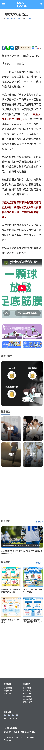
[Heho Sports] (22, 4)
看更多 (38, 522)
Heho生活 (27, 691)
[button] (3, 4)
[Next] (42, 541)
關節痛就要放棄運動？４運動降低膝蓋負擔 (10, 591)
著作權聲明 (8, 691)
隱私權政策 (8, 688)
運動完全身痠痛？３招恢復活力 (10, 621)
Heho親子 (27, 694)
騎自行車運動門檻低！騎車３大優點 (32, 591)
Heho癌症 (27, 696)
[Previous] (1, 541)
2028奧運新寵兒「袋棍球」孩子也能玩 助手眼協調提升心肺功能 (21, 552)
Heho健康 (27, 688)
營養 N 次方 (27, 702)
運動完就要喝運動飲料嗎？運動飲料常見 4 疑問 (32, 621)
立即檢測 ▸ (12, 382)
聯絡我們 (7, 694)
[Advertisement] (22, 492)
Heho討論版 (28, 699)
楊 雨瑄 (28, 19)
